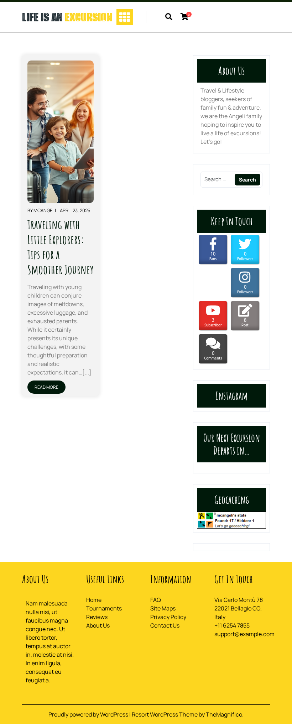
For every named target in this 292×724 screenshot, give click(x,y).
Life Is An (67, 17)
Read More (46, 387)
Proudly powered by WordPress (88, 714)
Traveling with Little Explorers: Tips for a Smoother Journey (60, 246)
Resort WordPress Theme (165, 714)
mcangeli (44, 210)
